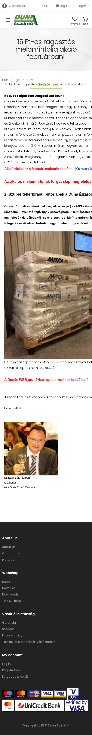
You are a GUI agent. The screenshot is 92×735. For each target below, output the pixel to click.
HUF (45, 6)
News (30, 80)
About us (8, 547)
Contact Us (17, 6)
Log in (82, 6)
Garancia (9, 622)
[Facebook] (4, 5)
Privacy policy (12, 635)
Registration (11, 670)
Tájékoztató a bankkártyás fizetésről (29, 642)
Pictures (8, 560)
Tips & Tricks (11, 601)
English (65, 6)
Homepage (11, 80)
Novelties (9, 588)
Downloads (10, 594)
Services (8, 629)
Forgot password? (15, 676)
